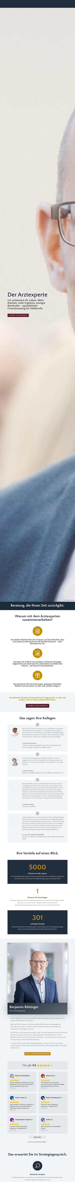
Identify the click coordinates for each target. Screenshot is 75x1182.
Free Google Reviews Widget (38, 1142)
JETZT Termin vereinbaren (37, 1053)
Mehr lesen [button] (13, 1088)
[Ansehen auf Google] (12, 1076)
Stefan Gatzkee (70, 600)
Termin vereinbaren (18, 315)
